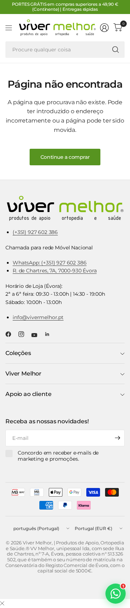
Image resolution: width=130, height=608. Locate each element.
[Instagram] (24, 334)
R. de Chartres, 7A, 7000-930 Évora (55, 270)
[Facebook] (11, 334)
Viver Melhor (23, 373)
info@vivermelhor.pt (38, 317)
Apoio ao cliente (28, 394)
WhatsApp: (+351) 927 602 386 (50, 262)
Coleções (18, 353)
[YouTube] (37, 335)
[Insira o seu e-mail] (117, 438)
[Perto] (2, 604)
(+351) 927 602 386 (35, 232)
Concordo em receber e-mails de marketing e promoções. (58, 456)
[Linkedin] (50, 334)
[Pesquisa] (116, 49)
